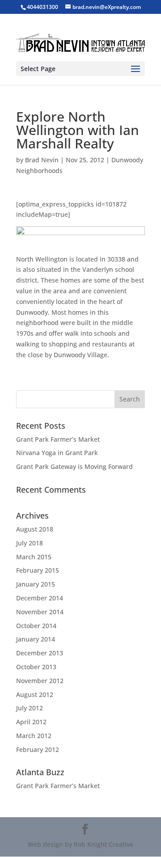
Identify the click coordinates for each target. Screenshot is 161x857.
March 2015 (33, 557)
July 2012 (29, 708)
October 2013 (36, 667)
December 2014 (39, 598)
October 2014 (36, 625)
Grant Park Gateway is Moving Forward (74, 466)
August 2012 (34, 694)
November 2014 (40, 612)
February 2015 (37, 570)
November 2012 (40, 680)
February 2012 (37, 749)
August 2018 (34, 529)
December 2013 (39, 653)
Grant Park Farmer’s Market (58, 439)
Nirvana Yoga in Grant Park (57, 452)
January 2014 (35, 639)
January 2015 (35, 584)
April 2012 (31, 722)
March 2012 (33, 735)
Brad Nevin (42, 160)
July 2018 (29, 543)
